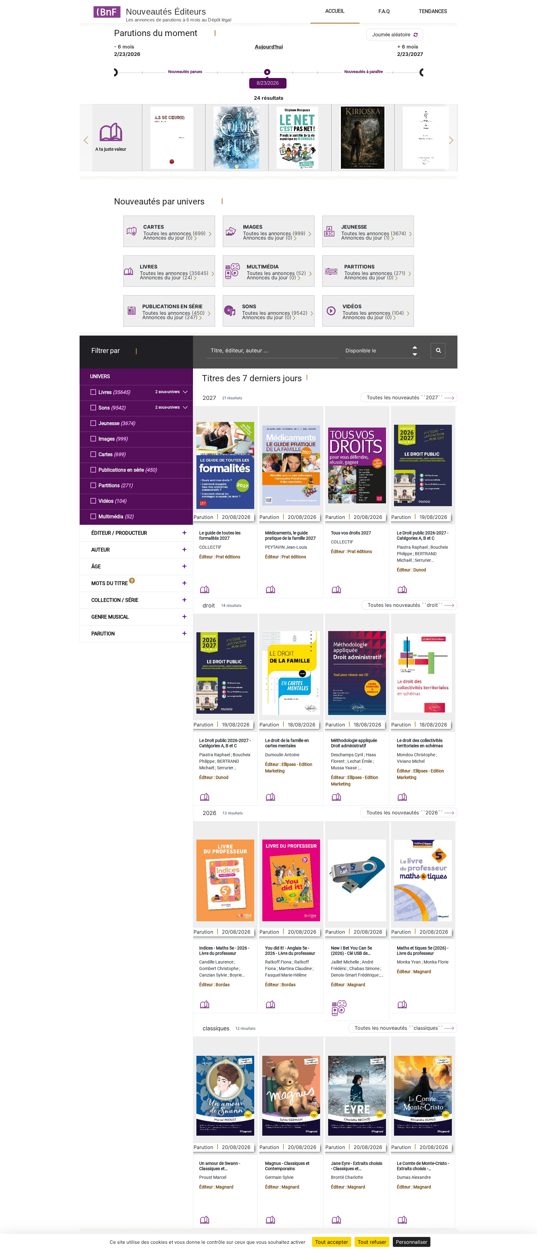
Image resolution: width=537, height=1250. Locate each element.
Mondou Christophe (416, 754)
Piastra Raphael (413, 547)
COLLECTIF (210, 547)
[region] (269, 140)
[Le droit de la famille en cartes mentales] (291, 673)
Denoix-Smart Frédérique (355, 975)
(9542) (118, 408)
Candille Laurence (216, 961)
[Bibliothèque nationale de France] (105, 11)
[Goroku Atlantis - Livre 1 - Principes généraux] (426, 137)
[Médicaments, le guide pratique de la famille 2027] (291, 465)
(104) (120, 501)
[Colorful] (236, 137)
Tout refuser (372, 1242)
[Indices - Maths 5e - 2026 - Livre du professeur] (225, 880)
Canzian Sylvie (213, 975)
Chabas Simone (364, 968)
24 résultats (268, 98)
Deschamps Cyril (347, 754)
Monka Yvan (409, 961)
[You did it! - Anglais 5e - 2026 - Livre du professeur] (291, 880)
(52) (129, 517)
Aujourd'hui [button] (269, 46)
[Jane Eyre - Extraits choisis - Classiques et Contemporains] (357, 1096)
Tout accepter (331, 1242)
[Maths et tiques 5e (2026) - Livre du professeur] (423, 880)
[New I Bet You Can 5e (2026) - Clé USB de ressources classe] (357, 880)
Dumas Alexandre (414, 1177)
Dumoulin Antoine (282, 754)
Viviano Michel (411, 761)
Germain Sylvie (279, 1177)
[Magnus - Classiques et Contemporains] (291, 1096)
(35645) (121, 392)
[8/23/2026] (267, 72)
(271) (127, 485)
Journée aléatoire (391, 35)
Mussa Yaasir (344, 767)
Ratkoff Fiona (278, 961)
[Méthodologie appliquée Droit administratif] (357, 673)
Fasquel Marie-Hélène (285, 975)
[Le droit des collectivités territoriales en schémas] (423, 673)
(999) (122, 439)
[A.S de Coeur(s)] (173, 137)
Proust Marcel (212, 1177)
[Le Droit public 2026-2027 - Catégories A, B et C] (423, 465)
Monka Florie (436, 961)
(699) (120, 454)
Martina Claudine (296, 968)
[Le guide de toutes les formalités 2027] (225, 465)
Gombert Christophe (219, 968)
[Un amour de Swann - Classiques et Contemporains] (225, 1096)
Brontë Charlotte (347, 1177)
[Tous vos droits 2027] (357, 466)
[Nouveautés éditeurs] (184, 11)
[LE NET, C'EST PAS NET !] (300, 137)
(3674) (128, 423)
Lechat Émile (360, 761)
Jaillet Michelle (345, 961)
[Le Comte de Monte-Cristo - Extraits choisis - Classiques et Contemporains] (423, 1096)
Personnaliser (411, 1242)
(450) (151, 470)
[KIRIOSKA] (363, 137)
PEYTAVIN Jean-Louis (286, 547)
